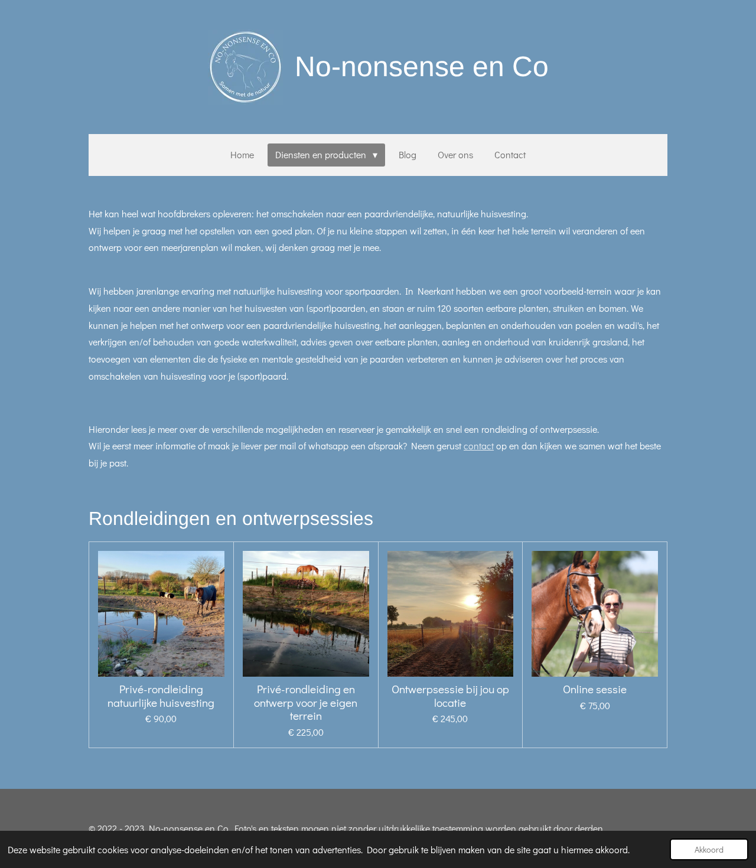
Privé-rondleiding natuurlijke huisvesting (160, 696)
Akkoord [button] (709, 849)
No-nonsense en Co (422, 66)
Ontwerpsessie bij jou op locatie (450, 696)
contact (479, 445)
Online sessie (595, 689)
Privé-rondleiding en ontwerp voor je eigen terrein (305, 702)
